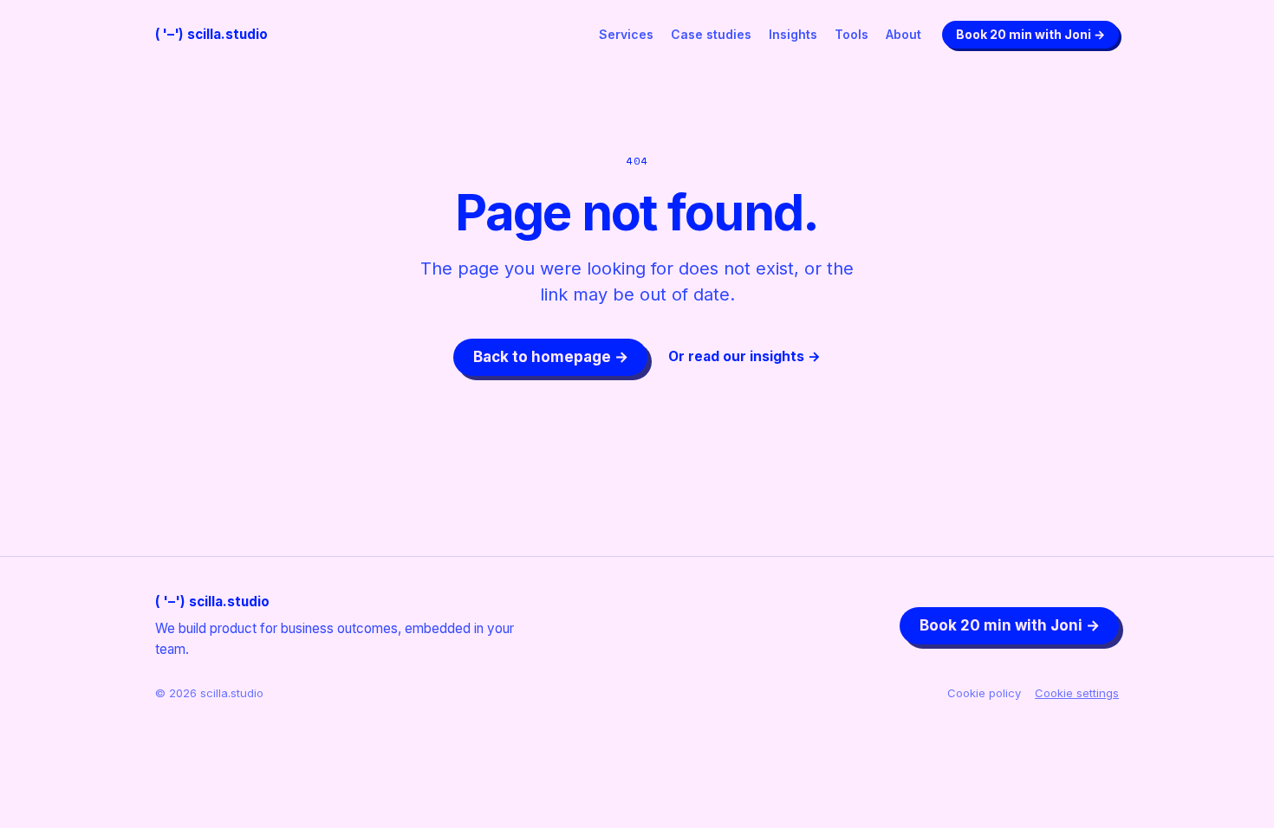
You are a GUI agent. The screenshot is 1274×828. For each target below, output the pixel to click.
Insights (793, 34)
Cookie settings (1077, 693)
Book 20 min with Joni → (1030, 34)
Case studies (711, 34)
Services (626, 34)
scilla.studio (211, 34)
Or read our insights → (744, 356)
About (903, 34)
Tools (851, 34)
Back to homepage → (550, 356)
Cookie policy (984, 693)
